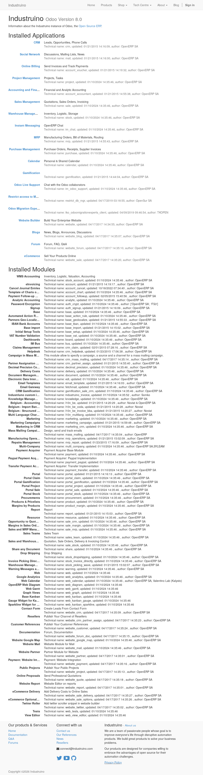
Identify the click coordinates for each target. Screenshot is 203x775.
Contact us (63, 731)
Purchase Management (24, 149)
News (59, 739)
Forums (13, 743)
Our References (66, 735)
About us (130, 725)
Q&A (11, 739)
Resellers (62, 743)
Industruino (17, 5)
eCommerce (32, 256)
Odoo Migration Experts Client (28, 208)
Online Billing (31, 66)
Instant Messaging (27, 125)
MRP (37, 137)
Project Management (26, 78)
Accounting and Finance (25, 90)
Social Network (30, 54)
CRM (37, 42)
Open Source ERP (90, 26)
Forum (35, 244)
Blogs (36, 232)
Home (12, 731)
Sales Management (27, 102)
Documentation (17, 735)
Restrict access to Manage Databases (33, 196)
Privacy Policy (113, 762)
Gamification (31, 173)
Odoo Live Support (27, 185)
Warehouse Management (25, 113)
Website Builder (29, 220)
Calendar (34, 161)
